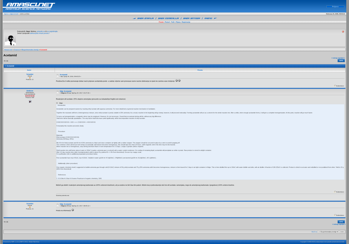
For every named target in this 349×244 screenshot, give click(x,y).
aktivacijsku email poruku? (40, 33)
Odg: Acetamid (65, 91)
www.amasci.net (321, 241)
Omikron (29, 91)
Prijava (178, 22)
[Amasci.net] (44, 6)
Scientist (29, 74)
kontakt (342, 241)
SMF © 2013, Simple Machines (29, 241)
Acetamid (43, 50)
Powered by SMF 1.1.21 (11, 241)
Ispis (341, 60)
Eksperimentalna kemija (30, 50)
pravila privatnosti (332, 241)
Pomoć (167, 22)
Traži (172, 22)
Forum (161, 22)
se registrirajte (52, 31)
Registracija (186, 22)
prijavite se (41, 31)
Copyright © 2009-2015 (307, 241)
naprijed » (341, 58)
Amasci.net (8, 50)
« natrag (334, 58)
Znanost (17, 50)
